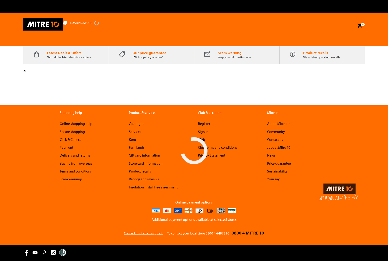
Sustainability (277, 171)
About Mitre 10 (278, 123)
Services (135, 131)
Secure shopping (72, 131)
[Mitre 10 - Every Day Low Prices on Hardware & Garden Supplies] (43, 24)
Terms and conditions (76, 171)
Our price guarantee (149, 52)
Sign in (203, 131)
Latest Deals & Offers (64, 52)
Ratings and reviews (144, 179)
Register (204, 123)
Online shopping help (76, 123)
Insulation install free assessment (153, 187)
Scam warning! (230, 52)
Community (276, 131)
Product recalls (315, 52)
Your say (273, 179)
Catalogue (136, 123)
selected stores (225, 219)
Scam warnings (71, 179)
